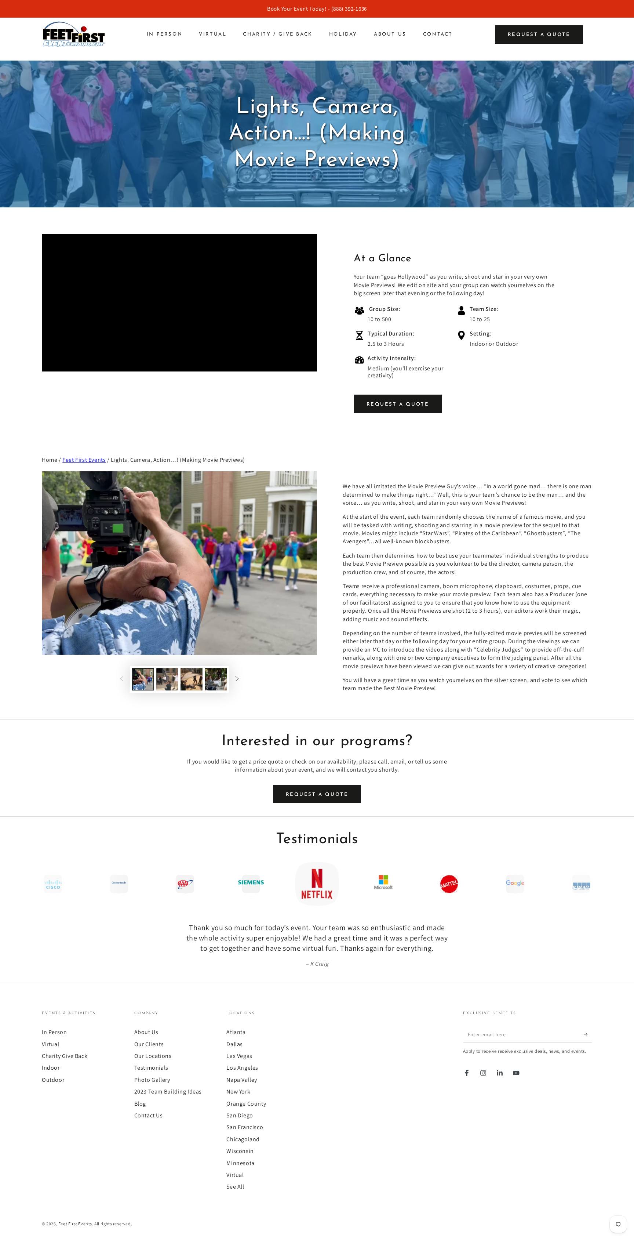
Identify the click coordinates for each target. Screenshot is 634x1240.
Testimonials (151, 1068)
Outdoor (53, 1080)
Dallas (234, 1044)
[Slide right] (237, 679)
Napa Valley (241, 1080)
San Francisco (244, 1127)
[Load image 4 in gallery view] (216, 679)
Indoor (51, 1068)
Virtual (50, 1044)
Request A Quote (398, 404)
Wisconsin (240, 1151)
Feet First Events (84, 460)
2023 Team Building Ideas (168, 1091)
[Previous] (49, 884)
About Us (146, 1032)
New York (238, 1091)
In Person (54, 1032)
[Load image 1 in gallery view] (143, 679)
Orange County (246, 1103)
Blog (140, 1103)
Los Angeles (242, 1068)
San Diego (239, 1115)
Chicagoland (243, 1139)
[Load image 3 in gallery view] (192, 679)
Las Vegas (239, 1056)
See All (235, 1186)
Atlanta (235, 1032)
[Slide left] (122, 679)
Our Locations (153, 1056)
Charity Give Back (64, 1056)
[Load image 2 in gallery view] (167, 679)
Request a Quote (539, 34)
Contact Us (148, 1115)
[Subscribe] (588, 1034)
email (397, 761)
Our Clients (149, 1044)
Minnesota (240, 1163)
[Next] (584, 884)
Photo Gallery (152, 1080)
